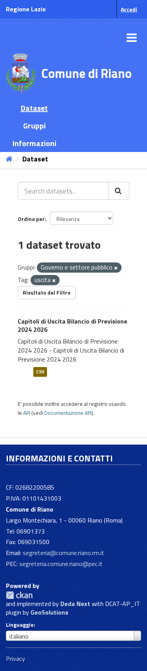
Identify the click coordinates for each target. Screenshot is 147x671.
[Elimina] (116, 268)
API (26, 413)
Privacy (15, 658)
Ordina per (31, 219)
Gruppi (34, 125)
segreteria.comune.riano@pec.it (61, 563)
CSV (40, 372)
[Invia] (118, 191)
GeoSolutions (49, 612)
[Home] (9, 159)
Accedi (129, 9)
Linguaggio (20, 625)
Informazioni (34, 143)
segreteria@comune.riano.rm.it (63, 552)
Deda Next (75, 603)
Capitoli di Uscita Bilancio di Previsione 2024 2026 (72, 325)
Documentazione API (68, 413)
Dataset (34, 108)
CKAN (19, 595)
